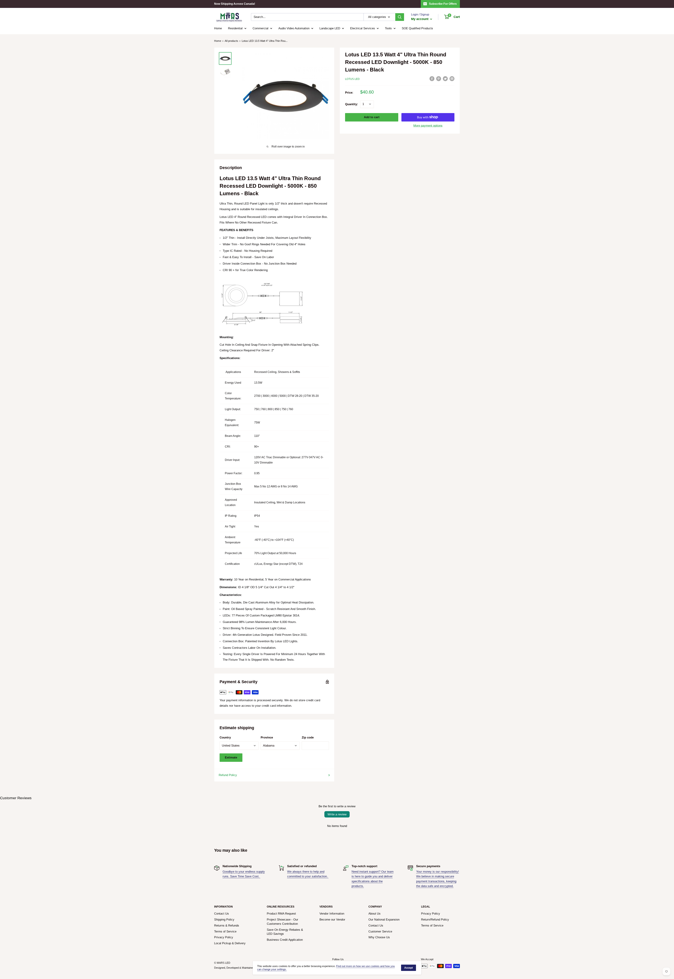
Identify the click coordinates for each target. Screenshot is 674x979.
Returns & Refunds (226, 925)
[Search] (399, 17)
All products (231, 40)
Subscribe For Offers (443, 3)
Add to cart (371, 117)
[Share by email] (452, 78)
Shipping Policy (224, 919)
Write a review (337, 814)
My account (420, 19)
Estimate (231, 757)
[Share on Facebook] (431, 78)
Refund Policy (228, 775)
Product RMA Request (281, 913)
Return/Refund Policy (435, 919)
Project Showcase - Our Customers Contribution (282, 921)
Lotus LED (352, 78)
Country (225, 737)
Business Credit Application (285, 939)
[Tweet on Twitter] (445, 78)
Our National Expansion (383, 919)
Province (267, 737)
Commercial (260, 28)
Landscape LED (329, 28)
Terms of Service (225, 931)
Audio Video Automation (293, 28)
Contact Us (221, 913)
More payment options (427, 125)
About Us (374, 913)
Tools (388, 28)
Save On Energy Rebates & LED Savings (285, 932)
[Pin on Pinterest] (438, 78)
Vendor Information (331, 913)
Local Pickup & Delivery (230, 943)
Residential (235, 28)
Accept (408, 967)
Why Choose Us (379, 937)
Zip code (308, 737)
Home (218, 28)
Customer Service (380, 931)
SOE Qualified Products (417, 28)
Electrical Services (362, 28)
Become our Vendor (332, 919)
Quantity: (351, 104)
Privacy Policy (223, 937)
